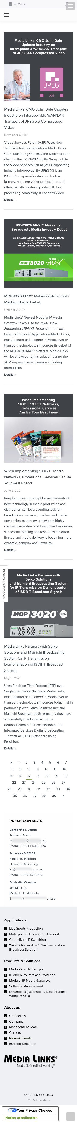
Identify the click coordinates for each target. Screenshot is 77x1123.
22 (14, 782)
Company (16, 1021)
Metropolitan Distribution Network (34, 934)
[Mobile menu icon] (70, 6)
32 (48, 789)
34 (68, 789)
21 (65, 776)
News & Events (20, 1038)
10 (29, 769)
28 (9, 789)
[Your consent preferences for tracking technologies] (4, 584)
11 (38, 769)
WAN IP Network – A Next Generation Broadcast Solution (37, 947)
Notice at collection (21, 1117)
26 (53, 782)
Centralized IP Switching (27, 940)
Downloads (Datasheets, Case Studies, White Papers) (37, 994)
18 (37, 776)
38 (44, 796)
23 (24, 782)
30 (29, 789)
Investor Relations (22, 1044)
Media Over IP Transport (27, 969)
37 (34, 796)
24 (34, 782)
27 (63, 782)
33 (58, 789)
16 (20, 776)
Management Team (23, 1027)
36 (25, 796)
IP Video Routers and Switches (32, 975)
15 (11, 776)
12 (46, 769)
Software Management (26, 986)
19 (46, 776)
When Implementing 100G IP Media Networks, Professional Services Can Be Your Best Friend (37, 477)
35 (15, 796)
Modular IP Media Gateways (29, 980)
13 (55, 769)
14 (64, 769)
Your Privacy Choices (34, 1110)
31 (38, 789)
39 (54, 796)
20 (56, 776)
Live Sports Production (26, 928)
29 (19, 789)
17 (29, 776)
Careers (15, 1033)
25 (44, 782)
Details (8, 200)
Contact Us (17, 1016)
